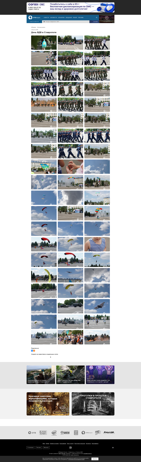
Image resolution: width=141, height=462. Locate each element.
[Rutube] (47, 357)
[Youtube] (44, 357)
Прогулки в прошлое (79, 443)
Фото (44, 443)
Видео (47, 443)
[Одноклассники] (34, 351)
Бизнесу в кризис (54, 443)
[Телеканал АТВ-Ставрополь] (32, 433)
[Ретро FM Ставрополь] (54, 433)
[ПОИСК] (96, 17)
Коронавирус (95, 443)
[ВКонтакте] (32, 351)
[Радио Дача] (76, 433)
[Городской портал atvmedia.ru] (87, 433)
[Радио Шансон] (65, 433)
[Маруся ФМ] (108, 433)
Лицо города (70, 443)
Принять (95, 459)
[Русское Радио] (43, 433)
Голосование (63, 443)
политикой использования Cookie (76, 459)
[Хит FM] (97, 433)
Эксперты (88, 443)
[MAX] (41, 357)
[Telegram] (35, 357)
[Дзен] (50, 357)
